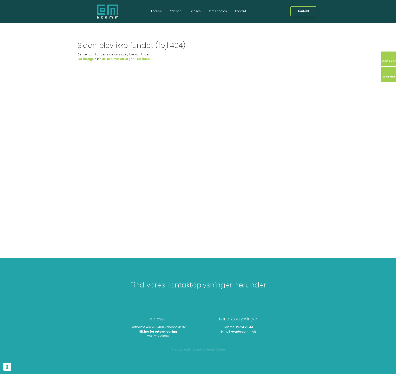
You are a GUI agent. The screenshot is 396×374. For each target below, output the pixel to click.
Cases (196, 11)
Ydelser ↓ (176, 11)
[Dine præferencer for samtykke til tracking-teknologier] (7, 367)
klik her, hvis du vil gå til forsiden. (126, 59)
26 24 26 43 (244, 327)
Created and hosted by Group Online (198, 349)
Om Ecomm (218, 11)
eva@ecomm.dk (243, 331)
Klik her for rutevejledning (157, 331)
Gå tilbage (86, 59)
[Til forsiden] (107, 12)
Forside (156, 11)
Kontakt (240, 11)
